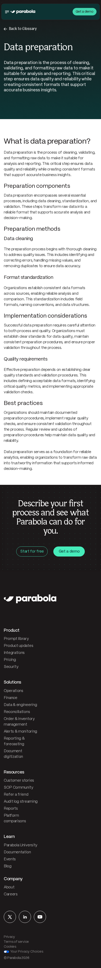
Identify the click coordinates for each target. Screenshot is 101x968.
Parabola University (20, 845)
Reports (11, 808)
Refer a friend (16, 794)
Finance (10, 698)
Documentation (17, 852)
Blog (8, 866)
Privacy (9, 937)
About (9, 887)
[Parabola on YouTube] (40, 917)
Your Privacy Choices (26, 951)
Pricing (10, 660)
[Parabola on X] (10, 917)
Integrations (14, 653)
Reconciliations (17, 712)
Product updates (18, 646)
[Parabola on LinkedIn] (25, 917)
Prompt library (16, 639)
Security (11, 667)
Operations (13, 691)
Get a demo (84, 11)
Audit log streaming (21, 801)
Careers (11, 894)
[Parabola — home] (23, 12)
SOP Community (18, 787)
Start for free (32, 551)
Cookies (10, 946)
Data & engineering (20, 705)
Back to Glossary (23, 29)
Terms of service (16, 941)
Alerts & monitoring (20, 731)
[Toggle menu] (7, 11)
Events (10, 859)
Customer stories (19, 780)
